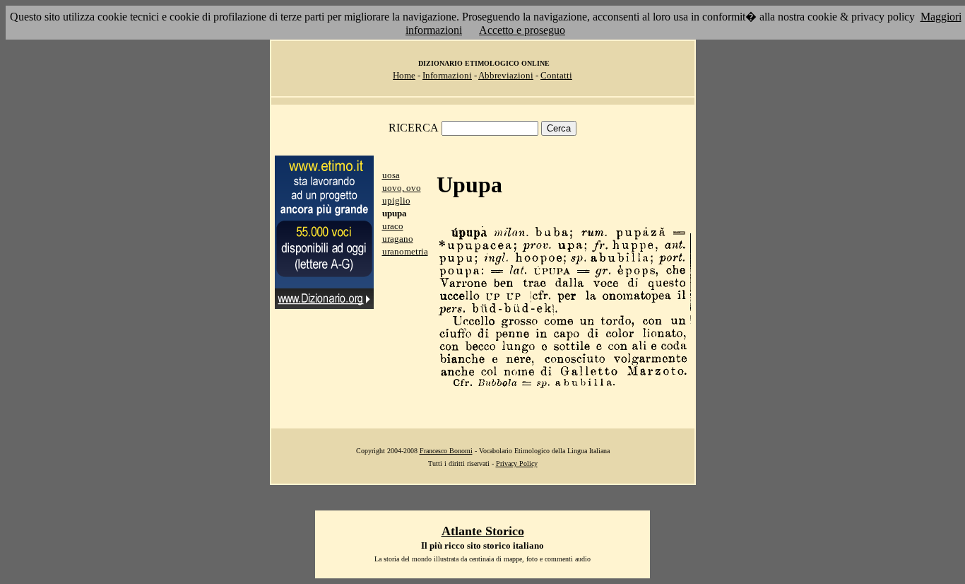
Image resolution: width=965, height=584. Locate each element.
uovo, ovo (401, 187)
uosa (391, 175)
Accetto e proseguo (522, 30)
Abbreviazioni (505, 75)
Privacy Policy (517, 463)
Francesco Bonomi (446, 451)
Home (404, 75)
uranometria (405, 251)
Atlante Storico (483, 531)
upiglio (396, 200)
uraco (392, 226)
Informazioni (447, 75)
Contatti (556, 75)
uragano (397, 238)
